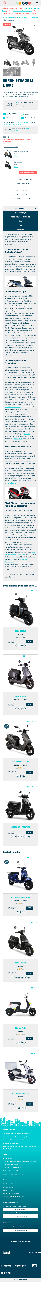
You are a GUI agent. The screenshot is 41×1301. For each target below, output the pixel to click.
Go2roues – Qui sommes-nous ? (12, 1168)
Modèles (12, 18)
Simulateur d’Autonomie (10, 1143)
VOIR (29, 641)
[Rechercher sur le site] (29, 4)
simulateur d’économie (12, 407)
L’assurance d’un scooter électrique (13, 1196)
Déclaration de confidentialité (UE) (13, 1174)
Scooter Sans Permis (21, 122)
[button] (35, 26)
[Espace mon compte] (23, 4)
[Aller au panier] (26, 4)
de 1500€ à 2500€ (8, 1184)
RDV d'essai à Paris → (20, 1210)
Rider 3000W (18, 439)
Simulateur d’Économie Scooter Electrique (15, 1140)
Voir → (16, 156)
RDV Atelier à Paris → (20, 1230)
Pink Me (27, 434)
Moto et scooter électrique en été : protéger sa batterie (19, 1137)
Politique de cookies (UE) (10, 1171)
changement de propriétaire (22, 11)
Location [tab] (20, 229)
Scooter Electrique (22, 18)
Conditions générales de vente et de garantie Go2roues (19, 1161)
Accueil (5, 18)
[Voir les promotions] (20, 4)
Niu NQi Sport (11, 483)
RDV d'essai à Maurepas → (20, 1216)
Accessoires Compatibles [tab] (20, 217)
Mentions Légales (8, 1158)
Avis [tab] (20, 225)
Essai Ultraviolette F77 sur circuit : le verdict (16, 1134)
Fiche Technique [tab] (20, 213)
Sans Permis (34, 18)
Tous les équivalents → (28, 172)
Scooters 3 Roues (8, 1190)
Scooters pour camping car (11, 1193)
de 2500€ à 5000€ (8, 1187)
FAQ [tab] (20, 221)
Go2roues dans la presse (10, 1164)
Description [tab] (19, 208)
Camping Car (6, 124)
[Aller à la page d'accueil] (11, 4)
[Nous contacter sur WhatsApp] (16, 4)
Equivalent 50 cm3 (16, 124)
